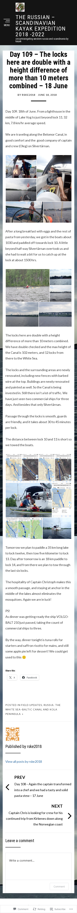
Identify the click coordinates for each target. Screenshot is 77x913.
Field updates (31, 704)
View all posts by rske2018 (23, 761)
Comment (59, 886)
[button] (20, 166)
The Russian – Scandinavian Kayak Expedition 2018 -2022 (41, 26)
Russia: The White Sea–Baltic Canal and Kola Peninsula (33, 709)
